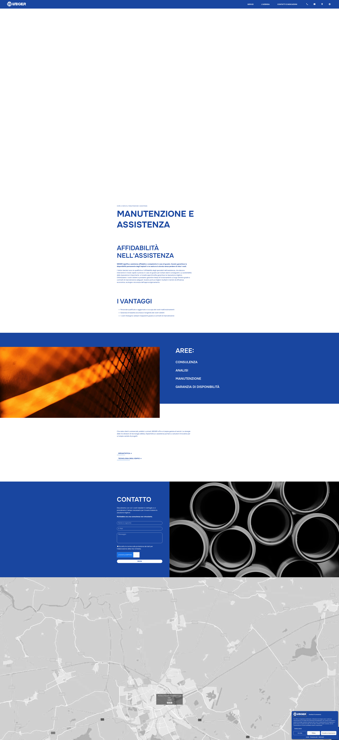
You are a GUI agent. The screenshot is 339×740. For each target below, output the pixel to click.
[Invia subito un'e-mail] (314, 4)
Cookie (307, 737)
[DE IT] (329, 4)
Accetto (170, 702)
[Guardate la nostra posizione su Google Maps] (322, 4)
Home (119, 206)
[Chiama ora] (307, 4)
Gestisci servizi (298, 728)
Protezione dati (314, 737)
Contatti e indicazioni (287, 4)
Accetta (300, 733)
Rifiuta (313, 733)
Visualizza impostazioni (328, 733)
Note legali (321, 737)
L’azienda (265, 4)
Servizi (250, 4)
